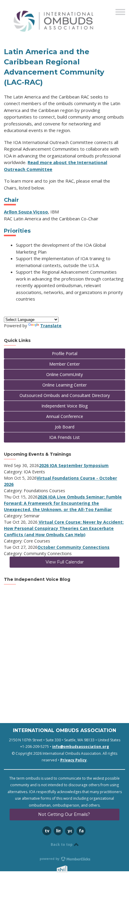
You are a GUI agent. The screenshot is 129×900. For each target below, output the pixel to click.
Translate (51, 325)
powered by (50, 858)
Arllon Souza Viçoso (26, 212)
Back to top (62, 844)
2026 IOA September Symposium (74, 465)
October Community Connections (74, 547)
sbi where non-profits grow (70, 869)
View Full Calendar (65, 562)
